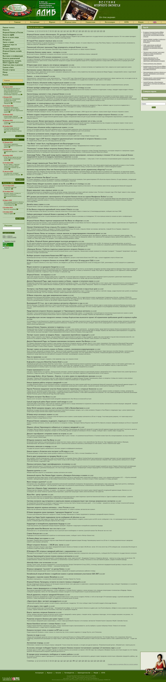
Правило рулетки (33, 470)
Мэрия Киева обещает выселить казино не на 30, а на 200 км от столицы (55, 184)
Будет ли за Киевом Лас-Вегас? (39, 177)
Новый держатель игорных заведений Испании (45, 595)
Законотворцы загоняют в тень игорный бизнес (46, 94)
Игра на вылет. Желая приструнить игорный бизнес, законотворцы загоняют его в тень (61, 121)
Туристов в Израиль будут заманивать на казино (46, 488)
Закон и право (8, 42)
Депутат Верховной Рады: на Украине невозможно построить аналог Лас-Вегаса (58, 341)
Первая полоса (8, 27)
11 (58, 31)
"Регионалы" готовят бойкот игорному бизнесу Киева (48, 149)
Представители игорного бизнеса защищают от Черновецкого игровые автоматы (59, 311)
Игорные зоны (70, 22)
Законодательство (84, 673)
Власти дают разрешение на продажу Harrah (44, 456)
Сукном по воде (33, 635)
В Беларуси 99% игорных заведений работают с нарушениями (51, 551)
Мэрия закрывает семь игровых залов (42, 190)
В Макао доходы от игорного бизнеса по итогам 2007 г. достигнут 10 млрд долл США (60, 260)
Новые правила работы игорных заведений (44, 382)
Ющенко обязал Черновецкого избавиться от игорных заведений (52, 427)
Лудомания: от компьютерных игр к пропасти (45, 103)
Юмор (5, 72)
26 (104, 31)
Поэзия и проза (9, 70)
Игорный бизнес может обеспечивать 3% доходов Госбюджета (51, 34)
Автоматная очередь (35, 643)
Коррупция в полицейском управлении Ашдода (46, 524)
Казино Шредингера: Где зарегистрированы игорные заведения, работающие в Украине (154, 59)
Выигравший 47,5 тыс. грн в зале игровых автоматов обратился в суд (54, 303)
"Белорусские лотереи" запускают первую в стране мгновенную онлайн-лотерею (153, 53)
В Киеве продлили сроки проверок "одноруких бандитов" (50, 512)
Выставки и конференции (13, 56)
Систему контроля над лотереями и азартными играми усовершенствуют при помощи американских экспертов (71, 501)
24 (98, 31)
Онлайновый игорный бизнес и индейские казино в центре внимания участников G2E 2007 (63, 574)
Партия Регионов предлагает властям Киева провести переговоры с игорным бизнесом (61, 389)
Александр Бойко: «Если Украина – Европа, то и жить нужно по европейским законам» (61, 376)
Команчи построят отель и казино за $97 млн (44, 630)
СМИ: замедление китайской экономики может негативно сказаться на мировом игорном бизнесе (153, 47)
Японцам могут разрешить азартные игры (43, 110)
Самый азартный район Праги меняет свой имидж (46, 402)
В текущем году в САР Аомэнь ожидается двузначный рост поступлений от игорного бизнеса (64, 139)
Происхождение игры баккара (152, 63)
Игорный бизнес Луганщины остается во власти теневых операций (53, 582)
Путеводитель (69, 673)
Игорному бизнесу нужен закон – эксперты (44, 52)
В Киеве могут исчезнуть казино (39, 414)
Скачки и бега (8, 67)
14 (67, 31)
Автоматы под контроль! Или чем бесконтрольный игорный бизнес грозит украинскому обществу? (66, 169)
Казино (5, 53)
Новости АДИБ (8, 35)
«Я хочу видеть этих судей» (38, 606)
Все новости (20, 136)
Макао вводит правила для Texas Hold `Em (44, 163)
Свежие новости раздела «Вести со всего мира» (123, 664)
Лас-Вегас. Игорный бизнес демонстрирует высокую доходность (52, 241)
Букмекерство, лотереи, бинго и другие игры (12, 61)
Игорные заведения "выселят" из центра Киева (45, 569)
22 (92, 31)
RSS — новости (7, 236)
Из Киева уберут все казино (37, 538)
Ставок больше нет (34, 533)
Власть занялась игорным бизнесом (41, 612)
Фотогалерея (110, 22)
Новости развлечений (11, 58)
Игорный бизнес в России (13, 32)
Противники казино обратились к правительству (46, 70)
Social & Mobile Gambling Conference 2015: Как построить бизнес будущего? (154, 41)
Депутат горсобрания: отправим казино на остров (46, 434)
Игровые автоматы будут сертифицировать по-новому (48, 464)
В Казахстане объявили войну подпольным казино (47, 127)
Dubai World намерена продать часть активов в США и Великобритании (55, 408)
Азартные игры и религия (13, 65)
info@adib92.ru (94, 678)
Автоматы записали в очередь (39, 446)
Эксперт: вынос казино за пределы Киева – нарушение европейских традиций (58, 335)
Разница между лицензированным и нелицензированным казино (154, 78)
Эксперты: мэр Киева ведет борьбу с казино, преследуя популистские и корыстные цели (62, 289)
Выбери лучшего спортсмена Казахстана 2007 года (47, 255)
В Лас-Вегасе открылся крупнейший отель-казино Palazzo (49, 209)
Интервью (7, 40)
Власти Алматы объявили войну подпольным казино (48, 83)
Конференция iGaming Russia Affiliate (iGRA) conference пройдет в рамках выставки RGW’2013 (154, 68)
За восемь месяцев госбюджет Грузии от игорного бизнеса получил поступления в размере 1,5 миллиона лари (71, 648)
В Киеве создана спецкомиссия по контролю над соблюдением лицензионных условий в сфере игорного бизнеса (72, 115)
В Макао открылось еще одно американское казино (47, 295)
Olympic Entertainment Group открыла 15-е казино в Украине (50, 227)
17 (77, 31)
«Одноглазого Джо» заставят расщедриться (44, 601)
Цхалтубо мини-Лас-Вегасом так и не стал (43, 528)
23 (95, 31)
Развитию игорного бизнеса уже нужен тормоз (45, 619)
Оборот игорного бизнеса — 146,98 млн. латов (45, 545)
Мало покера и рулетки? (36, 482)
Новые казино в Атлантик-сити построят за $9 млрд (47, 451)
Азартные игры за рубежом (10, 45)
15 (70, 31)
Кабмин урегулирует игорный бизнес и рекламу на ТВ (48, 214)
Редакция (7, 80)
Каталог (58, 673)
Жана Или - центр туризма (37, 494)
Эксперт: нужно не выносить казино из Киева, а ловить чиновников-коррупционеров (60, 349)
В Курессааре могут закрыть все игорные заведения (47, 65)
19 (83, 31)
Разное (5, 75)
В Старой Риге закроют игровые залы (42, 41)
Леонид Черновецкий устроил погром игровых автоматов (50, 556)
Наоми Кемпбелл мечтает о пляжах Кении (43, 624)
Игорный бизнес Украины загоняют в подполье (45, 327)
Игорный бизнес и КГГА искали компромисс (44, 57)
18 (80, 31)
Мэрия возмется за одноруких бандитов (43, 267)
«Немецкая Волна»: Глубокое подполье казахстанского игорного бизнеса (55, 249)
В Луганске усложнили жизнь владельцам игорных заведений (51, 134)
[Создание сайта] (11, 678)
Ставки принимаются (35, 370)
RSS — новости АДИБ (9, 237)
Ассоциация (34, 22)
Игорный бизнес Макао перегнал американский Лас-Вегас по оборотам (55, 221)
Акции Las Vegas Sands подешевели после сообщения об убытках (53, 517)
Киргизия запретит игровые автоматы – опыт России (48, 507)
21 (89, 31)
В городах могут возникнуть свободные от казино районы (50, 654)
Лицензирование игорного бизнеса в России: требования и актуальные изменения (154, 73)
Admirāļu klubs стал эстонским (39, 562)
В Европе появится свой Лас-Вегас (40, 440)
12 (61, 31)
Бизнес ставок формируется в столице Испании (46, 588)
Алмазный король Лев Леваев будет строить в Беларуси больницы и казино (57, 475)
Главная (17, 22)
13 (64, 31)
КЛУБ (126, 22)
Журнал (52, 22)
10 (55, 31)
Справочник (90, 22)
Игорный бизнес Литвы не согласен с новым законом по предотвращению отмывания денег (63, 233)
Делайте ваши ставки (35, 204)
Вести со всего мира (11, 37)
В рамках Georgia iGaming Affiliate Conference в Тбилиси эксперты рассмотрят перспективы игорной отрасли (153, 34)
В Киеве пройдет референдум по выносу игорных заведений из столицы (55, 88)
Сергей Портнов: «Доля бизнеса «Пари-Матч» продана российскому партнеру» (154, 83)
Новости (6, 30)
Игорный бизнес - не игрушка (38, 275)
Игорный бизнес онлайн (12, 51)
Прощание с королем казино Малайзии (42, 577)
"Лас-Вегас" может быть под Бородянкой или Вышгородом (50, 144)
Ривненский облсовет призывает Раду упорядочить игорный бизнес (54, 47)
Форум (141, 22)
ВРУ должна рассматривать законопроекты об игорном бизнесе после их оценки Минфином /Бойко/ (66, 197)
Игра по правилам (34, 357)
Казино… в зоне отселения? (38, 76)
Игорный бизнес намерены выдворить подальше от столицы (51, 421)
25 (101, 31)
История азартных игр (11, 49)
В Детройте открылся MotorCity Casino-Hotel (44, 362)
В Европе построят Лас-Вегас (38, 397)
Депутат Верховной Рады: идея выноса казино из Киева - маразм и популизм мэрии (60, 281)
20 (86, 31)
